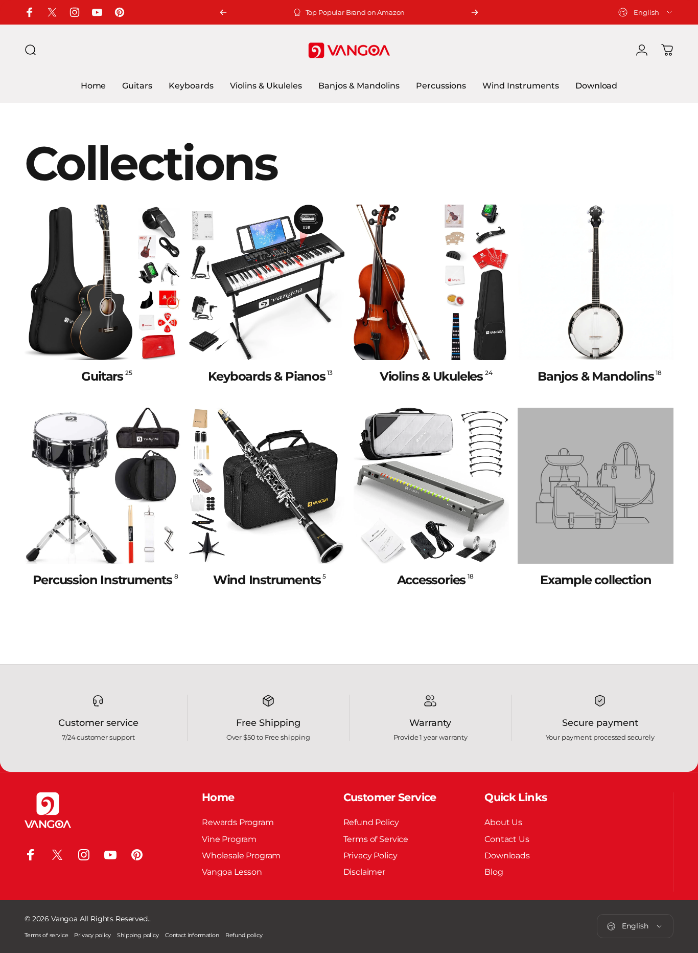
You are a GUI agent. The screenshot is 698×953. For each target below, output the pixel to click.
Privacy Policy (370, 855)
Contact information (192, 935)
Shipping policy (138, 935)
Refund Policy (371, 822)
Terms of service (46, 935)
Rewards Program (238, 822)
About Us (503, 822)
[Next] (474, 12)
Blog (493, 872)
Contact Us (506, 839)
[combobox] (645, 12)
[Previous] (223, 12)
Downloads (507, 855)
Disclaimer (364, 872)
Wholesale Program (241, 855)
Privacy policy (92, 935)
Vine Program (229, 839)
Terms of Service (375, 839)
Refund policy (244, 935)
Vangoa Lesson (232, 872)
